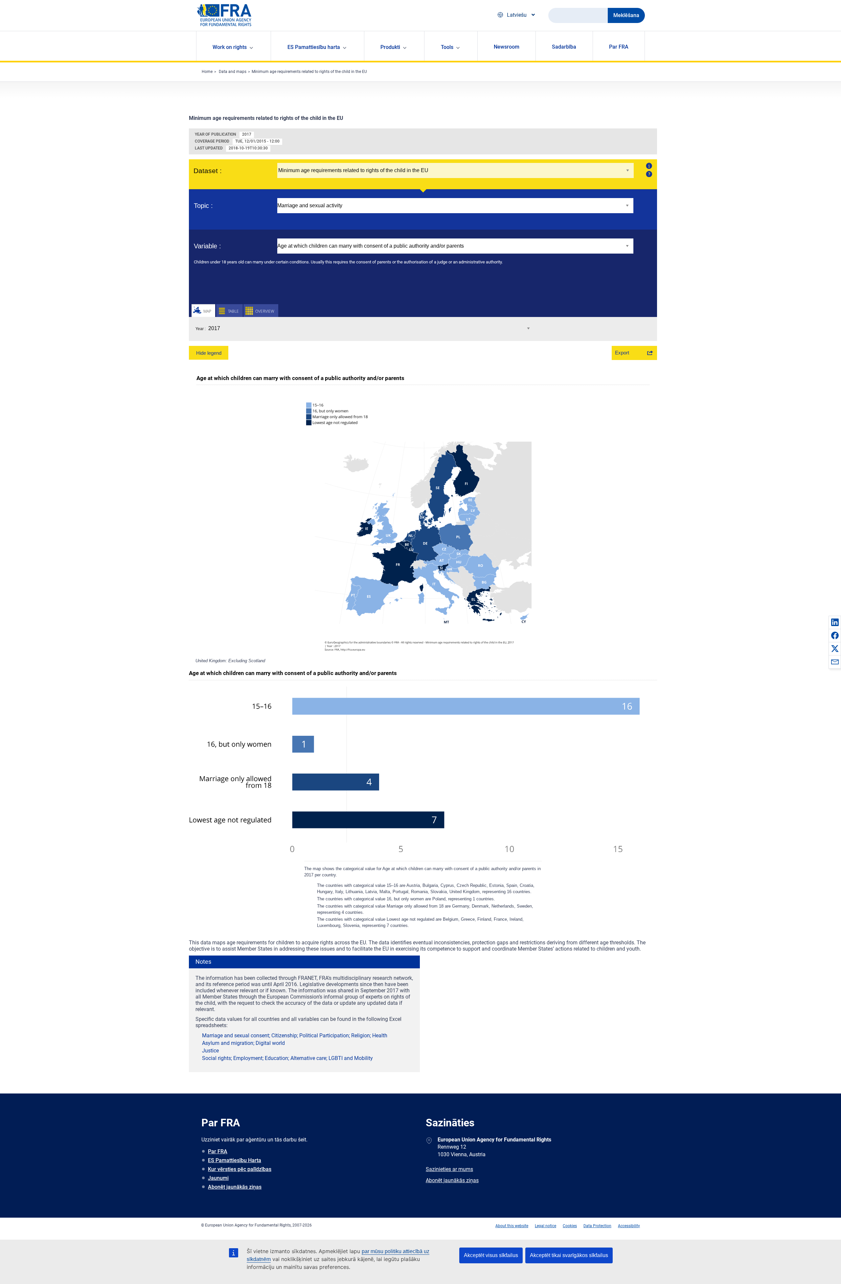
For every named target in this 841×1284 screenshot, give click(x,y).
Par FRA (618, 47)
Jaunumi (218, 1178)
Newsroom (506, 47)
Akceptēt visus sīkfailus (491, 1255)
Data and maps (232, 71)
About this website (511, 1226)
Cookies (570, 1226)
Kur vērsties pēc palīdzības (239, 1169)
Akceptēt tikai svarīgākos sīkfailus (569, 1255)
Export (622, 352)
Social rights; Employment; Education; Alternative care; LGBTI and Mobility (287, 1058)
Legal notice (545, 1226)
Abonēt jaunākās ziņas (234, 1187)
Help (648, 173)
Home (207, 71)
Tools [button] (447, 47)
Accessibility (629, 1226)
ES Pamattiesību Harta (234, 1160)
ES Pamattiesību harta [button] (313, 47)
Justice (210, 1050)
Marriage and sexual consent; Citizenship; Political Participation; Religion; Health (294, 1035)
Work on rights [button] (230, 47)
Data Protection (597, 1226)
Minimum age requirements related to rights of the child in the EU (309, 71)
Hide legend (208, 353)
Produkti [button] (390, 47)
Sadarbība (564, 47)
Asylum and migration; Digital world (243, 1043)
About (648, 165)
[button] (835, 622)
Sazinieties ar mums (449, 1169)
